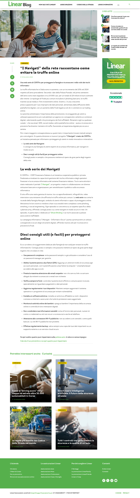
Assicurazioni (66, 5)
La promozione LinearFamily (81, 471)
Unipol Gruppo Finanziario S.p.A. (41, 493)
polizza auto (60, 337)
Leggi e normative (105, 5)
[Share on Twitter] (12, 83)
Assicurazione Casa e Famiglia (51, 477)
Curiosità (24, 63)
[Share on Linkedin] (12, 96)
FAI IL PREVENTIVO (116, 81)
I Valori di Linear (15, 471)
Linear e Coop (76, 477)
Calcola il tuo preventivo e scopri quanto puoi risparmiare (43, 341)
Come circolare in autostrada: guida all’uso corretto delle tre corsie (119, 27)
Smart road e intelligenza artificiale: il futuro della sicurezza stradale (75, 393)
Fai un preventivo (16, 474)
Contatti (105, 471)
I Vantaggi (75, 469)
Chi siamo (13, 469)
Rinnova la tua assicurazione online (22, 477)
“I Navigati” (45, 184)
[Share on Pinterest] (12, 90)
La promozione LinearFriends (81, 474)
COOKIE (118, 493)
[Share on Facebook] (12, 77)
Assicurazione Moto (47, 471)
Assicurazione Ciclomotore (50, 474)
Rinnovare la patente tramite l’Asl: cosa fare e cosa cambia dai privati (119, 37)
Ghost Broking (56, 213)
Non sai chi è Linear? (47, 5)
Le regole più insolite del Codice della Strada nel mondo (28, 441)
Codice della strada (85, 5)
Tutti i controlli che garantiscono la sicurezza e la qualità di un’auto (76, 441)
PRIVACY (126, 493)
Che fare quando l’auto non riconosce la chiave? (120, 17)
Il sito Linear (106, 469)
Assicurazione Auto (47, 469)
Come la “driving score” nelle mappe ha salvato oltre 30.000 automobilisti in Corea (28, 393)
